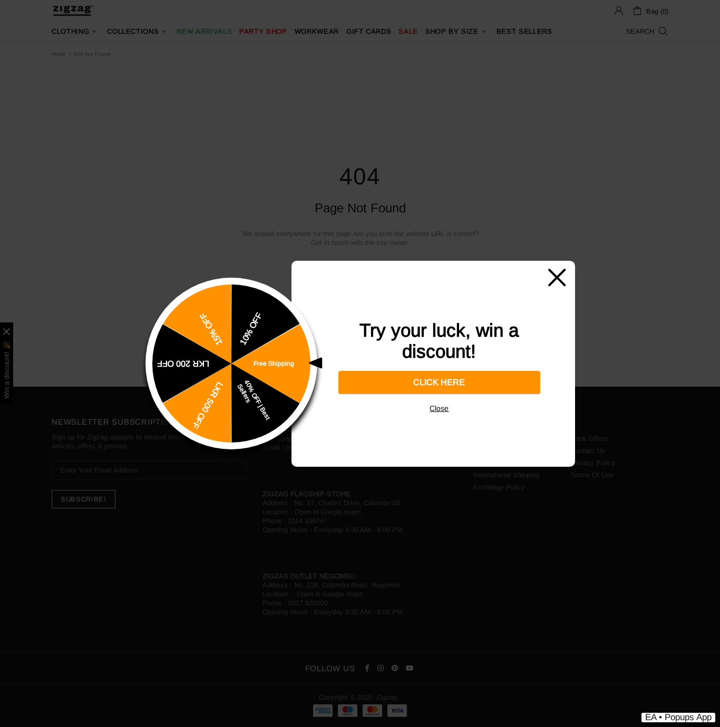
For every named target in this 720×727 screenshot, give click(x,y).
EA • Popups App (678, 717)
